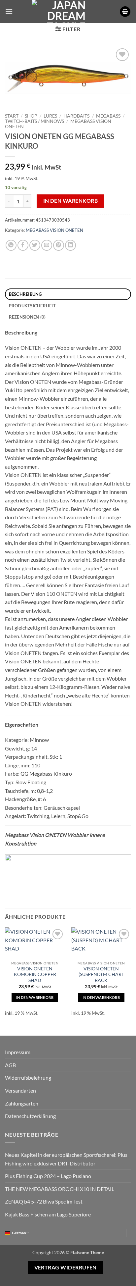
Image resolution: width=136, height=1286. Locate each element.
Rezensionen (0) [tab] (27, 317)
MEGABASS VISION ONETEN (54, 230)
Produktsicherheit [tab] (32, 305)
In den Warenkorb (70, 201)
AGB (10, 1065)
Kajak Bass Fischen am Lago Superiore (48, 1214)
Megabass (108, 116)
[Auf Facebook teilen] (22, 245)
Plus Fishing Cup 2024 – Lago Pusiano (48, 1176)
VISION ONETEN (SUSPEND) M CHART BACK (101, 974)
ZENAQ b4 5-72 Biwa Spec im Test (44, 1201)
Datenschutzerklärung (30, 1116)
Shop (31, 116)
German (19, 1232)
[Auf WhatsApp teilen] (11, 245)
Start (11, 116)
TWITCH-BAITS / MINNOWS (34, 121)
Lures (50, 116)
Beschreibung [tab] (25, 294)
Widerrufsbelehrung (28, 1077)
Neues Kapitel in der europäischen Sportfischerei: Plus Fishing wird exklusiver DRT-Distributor (66, 1159)
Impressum (17, 1052)
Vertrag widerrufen (65, 1267)
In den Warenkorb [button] (34, 997)
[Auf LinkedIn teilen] (70, 245)
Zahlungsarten (21, 1103)
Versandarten (20, 1090)
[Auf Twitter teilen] (34, 245)
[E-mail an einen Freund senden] (46, 245)
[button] (9, 11)
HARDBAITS (76, 116)
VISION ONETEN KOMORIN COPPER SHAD (35, 974)
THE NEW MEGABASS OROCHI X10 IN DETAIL (59, 1189)
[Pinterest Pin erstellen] (58, 245)
